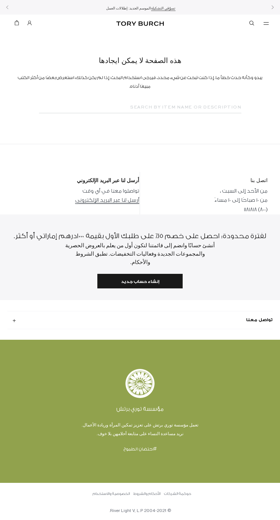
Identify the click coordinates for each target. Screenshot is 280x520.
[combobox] (140, 107)
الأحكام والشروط (146, 494)
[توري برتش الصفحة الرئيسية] (140, 24)
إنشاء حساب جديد (140, 281)
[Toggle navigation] (266, 23)
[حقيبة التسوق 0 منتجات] (19, 24)
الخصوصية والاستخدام (111, 494)
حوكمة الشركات (177, 494)
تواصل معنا (259, 319)
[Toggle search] (252, 24)
